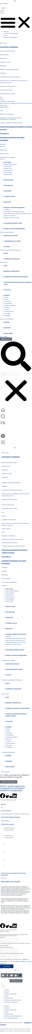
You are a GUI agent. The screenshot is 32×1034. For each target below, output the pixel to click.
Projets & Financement (10, 994)
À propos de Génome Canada (7, 51)
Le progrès (7, 309)
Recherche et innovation (6, 90)
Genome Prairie (8, 168)
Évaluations (3, 73)
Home (1, 775)
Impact (5, 35)
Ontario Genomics (8, 170)
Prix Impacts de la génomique (7, 157)
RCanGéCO (3, 144)
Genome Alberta (8, 166)
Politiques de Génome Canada (7, 86)
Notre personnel (4, 54)
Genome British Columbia (10, 164)
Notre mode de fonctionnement (13, 1000)
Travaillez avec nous (5, 62)
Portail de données (9, 311)
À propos (6, 31)
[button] (16, 22)
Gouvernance (3, 58)
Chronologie (7, 313)
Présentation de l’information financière (10, 77)
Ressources (7, 307)
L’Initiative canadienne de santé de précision (11, 123)
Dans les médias (4, 153)
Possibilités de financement (7, 101)
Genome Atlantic (8, 174)
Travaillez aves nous (9, 196)
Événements (3, 150)
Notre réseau (3, 43)
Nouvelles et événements (10, 37)
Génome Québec (8, 172)
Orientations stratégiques (9, 47)
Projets (2, 99)
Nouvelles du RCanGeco (10, 305)
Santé (1, 110)
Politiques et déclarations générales (9, 69)
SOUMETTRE (6, 966)
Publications (3, 65)
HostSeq (6, 299)
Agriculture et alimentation (7, 114)
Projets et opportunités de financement (10, 250)
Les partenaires (8, 303)
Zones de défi (3, 262)
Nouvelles (2, 146)
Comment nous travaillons (6, 232)
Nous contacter (4, 3)
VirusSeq (6, 297)
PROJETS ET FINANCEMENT (11, 33)
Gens (1, 97)
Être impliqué (7, 315)
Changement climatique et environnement (10, 118)
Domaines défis (9, 998)
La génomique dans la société (7, 93)
